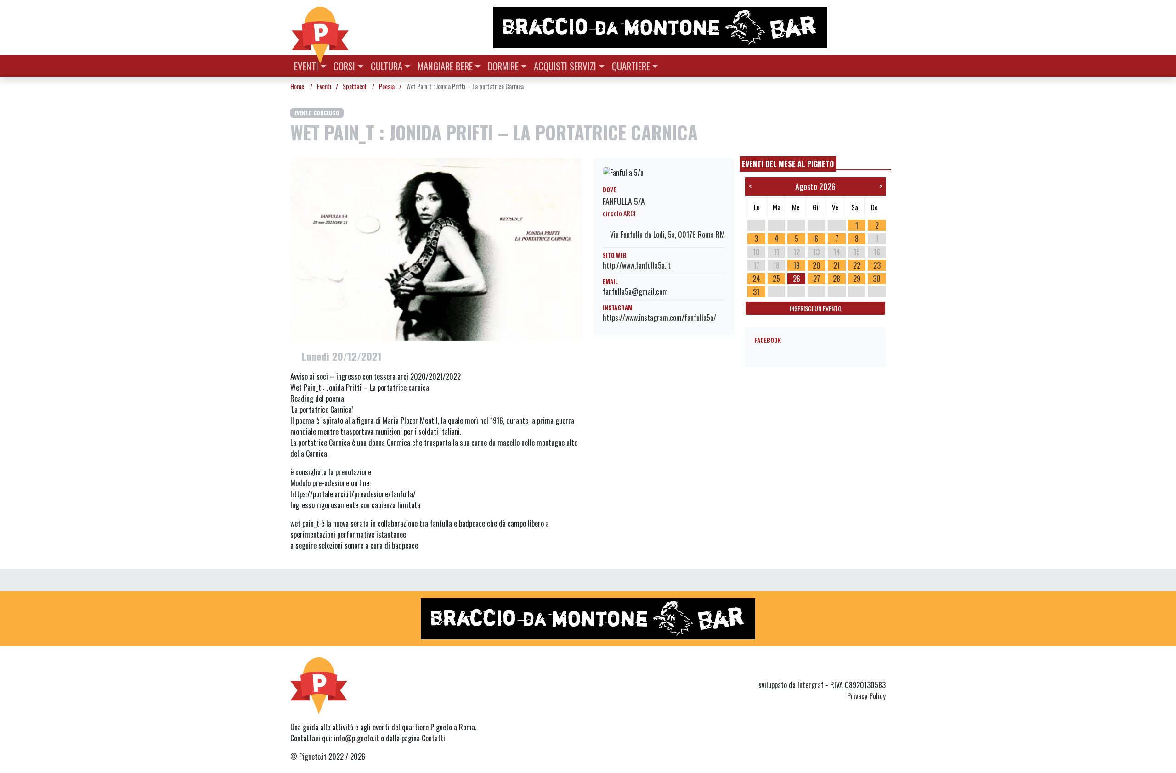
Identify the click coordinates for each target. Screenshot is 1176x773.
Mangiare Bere (445, 66)
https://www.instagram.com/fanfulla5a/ (659, 317)
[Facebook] (880, 668)
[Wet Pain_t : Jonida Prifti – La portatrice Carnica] (436, 248)
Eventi (306, 66)
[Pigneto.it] (320, 27)
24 (756, 278)
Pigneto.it (313, 756)
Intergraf (810, 684)
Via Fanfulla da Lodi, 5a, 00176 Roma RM (666, 234)
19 (796, 265)
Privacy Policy (866, 695)
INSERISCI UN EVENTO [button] (816, 308)
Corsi (344, 66)
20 (816, 265)
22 (856, 265)
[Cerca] (880, 65)
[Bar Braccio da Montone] (688, 27)
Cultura (386, 66)
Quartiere (631, 66)
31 (756, 291)
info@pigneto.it (356, 738)
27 (816, 278)
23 (877, 265)
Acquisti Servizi (565, 66)
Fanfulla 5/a (624, 201)
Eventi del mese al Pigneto (788, 163)
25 (776, 278)
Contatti (433, 738)
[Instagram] (862, 668)
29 (856, 278)
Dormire (503, 66)
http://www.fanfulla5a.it (637, 265)
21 (836, 265)
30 (877, 278)
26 (796, 278)
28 (836, 278)
